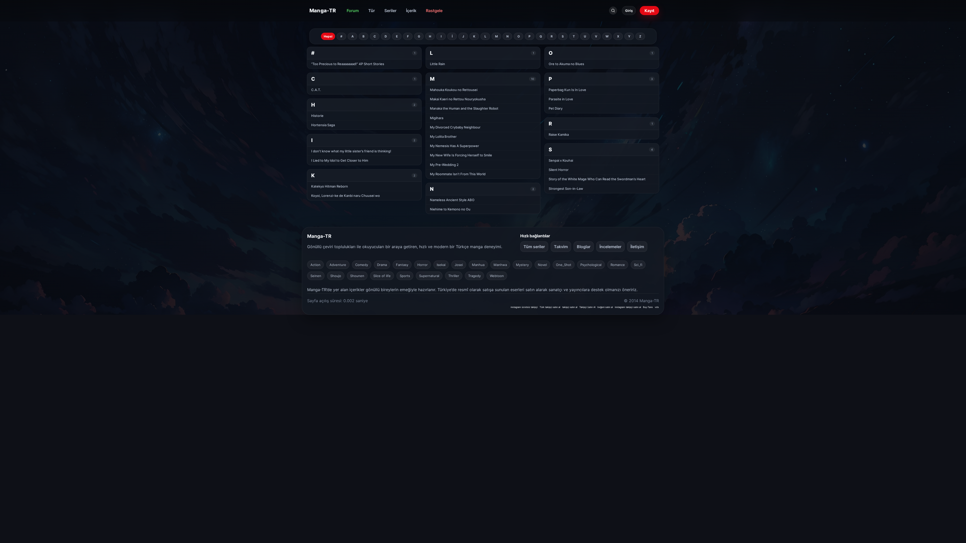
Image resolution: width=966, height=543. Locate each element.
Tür (371, 10)
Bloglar (583, 246)
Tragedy (474, 276)
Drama (382, 265)
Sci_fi (638, 265)
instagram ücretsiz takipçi (524, 307)
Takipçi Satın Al (587, 307)
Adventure (338, 265)
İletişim (637, 246)
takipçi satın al (569, 307)
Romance (618, 265)
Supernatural (429, 276)
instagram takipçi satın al (628, 307)
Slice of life (382, 276)
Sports (405, 276)
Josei (459, 265)
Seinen (315, 276)
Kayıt (649, 10)
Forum (353, 10)
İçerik (411, 10)
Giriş (629, 11)
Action (315, 265)
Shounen (357, 276)
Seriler (390, 10)
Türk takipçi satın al (550, 307)
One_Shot (563, 265)
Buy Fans (648, 307)
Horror (422, 265)
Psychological (590, 265)
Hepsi (328, 36)
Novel (542, 265)
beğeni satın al (605, 307)
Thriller (453, 276)
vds (657, 307)
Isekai (441, 265)
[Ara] (613, 11)
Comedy (361, 265)
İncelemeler (610, 246)
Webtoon (497, 276)
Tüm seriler (534, 246)
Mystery (522, 265)
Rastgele (434, 10)
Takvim (561, 246)
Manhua (478, 265)
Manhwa (500, 265)
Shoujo (335, 276)
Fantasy (402, 265)
